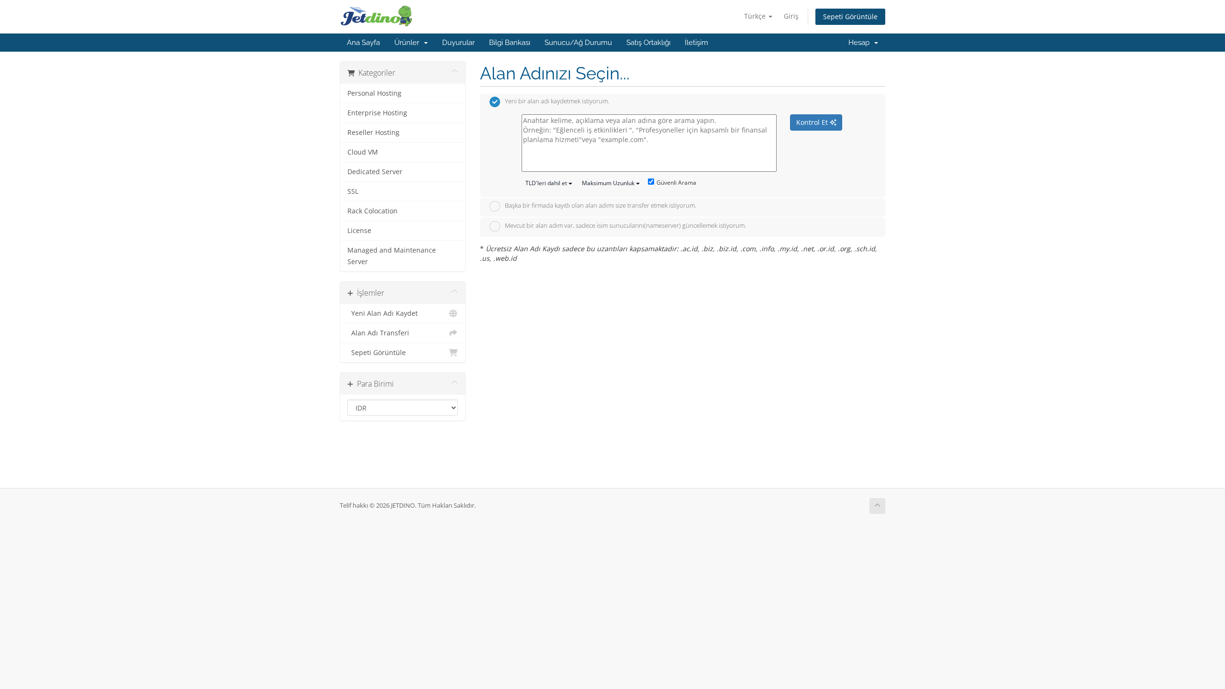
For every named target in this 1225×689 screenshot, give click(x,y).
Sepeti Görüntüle (850, 16)
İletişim (696, 42)
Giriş (791, 16)
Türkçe (756, 16)
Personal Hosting (374, 93)
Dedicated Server (374, 171)
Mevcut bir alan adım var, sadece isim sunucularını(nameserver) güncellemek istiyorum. (625, 225)
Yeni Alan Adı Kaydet (382, 313)
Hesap (860, 42)
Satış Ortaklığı (648, 42)
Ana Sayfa (363, 42)
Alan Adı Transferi (378, 333)
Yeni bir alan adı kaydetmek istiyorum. (557, 101)
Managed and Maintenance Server (391, 256)
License (359, 230)
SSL (352, 191)
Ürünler (408, 42)
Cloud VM (362, 152)
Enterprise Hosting (377, 113)
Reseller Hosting (373, 132)
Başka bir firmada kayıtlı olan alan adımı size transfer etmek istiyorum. (600, 205)
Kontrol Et (813, 122)
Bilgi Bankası (509, 42)
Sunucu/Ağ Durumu (578, 42)
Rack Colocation (372, 211)
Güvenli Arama (676, 182)
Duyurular (458, 42)
